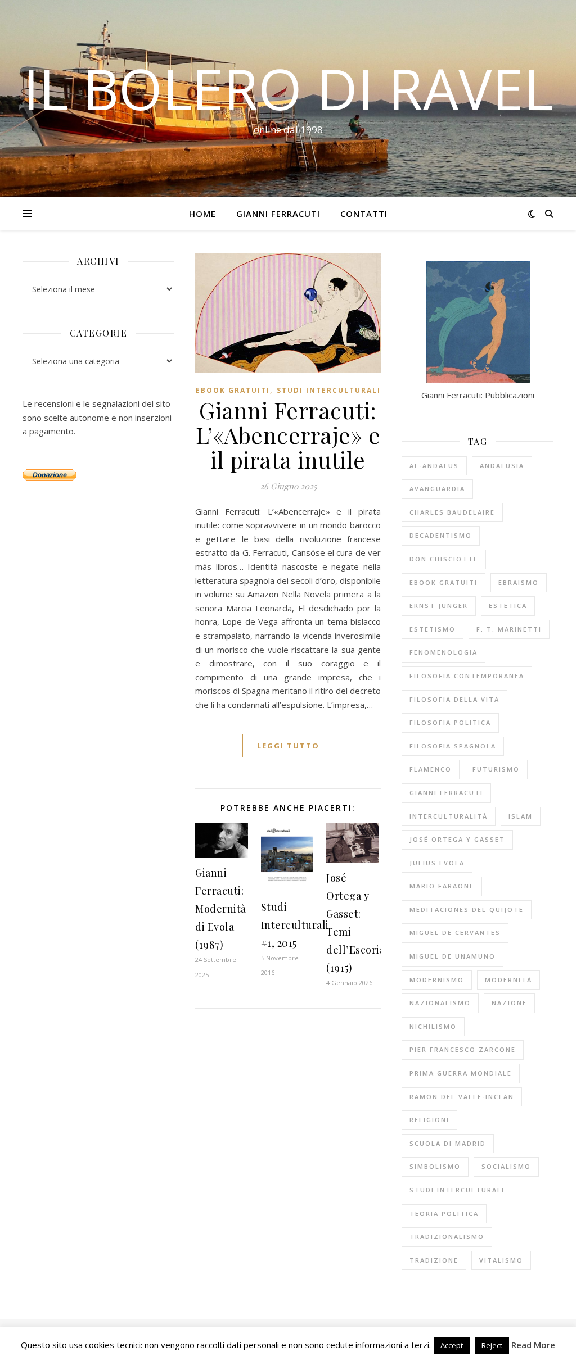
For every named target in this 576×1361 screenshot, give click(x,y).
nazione (509, 1003)
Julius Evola (437, 863)
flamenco (431, 769)
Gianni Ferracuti (278, 213)
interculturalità (449, 816)
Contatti (364, 213)
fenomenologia (444, 652)
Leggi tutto (288, 746)
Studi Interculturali (329, 390)
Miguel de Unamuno (453, 956)
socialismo (506, 1166)
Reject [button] (492, 1345)
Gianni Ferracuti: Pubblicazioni (477, 395)
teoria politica (444, 1213)
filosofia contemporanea (467, 676)
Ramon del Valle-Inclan (462, 1096)
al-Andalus (434, 465)
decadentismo (441, 535)
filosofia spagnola (453, 746)
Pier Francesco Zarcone (463, 1049)
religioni (429, 1119)
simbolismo (435, 1166)
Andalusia (502, 465)
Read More (533, 1344)
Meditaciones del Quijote (467, 909)
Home (202, 213)
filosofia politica (450, 722)
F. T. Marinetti (509, 629)
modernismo (437, 980)
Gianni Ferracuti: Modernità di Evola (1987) (220, 908)
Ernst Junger (439, 605)
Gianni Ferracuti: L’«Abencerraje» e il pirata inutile (288, 434)
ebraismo (518, 582)
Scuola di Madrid (448, 1143)
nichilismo (433, 1026)
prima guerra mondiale (461, 1073)
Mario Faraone (442, 886)
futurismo (496, 769)
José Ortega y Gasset (457, 839)
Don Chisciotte (444, 559)
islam (520, 816)
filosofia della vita (455, 699)
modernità (508, 980)
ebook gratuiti (233, 390)
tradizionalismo (447, 1236)
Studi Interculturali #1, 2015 (295, 925)
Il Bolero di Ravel (288, 88)
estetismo (433, 629)
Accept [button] (451, 1345)
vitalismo (501, 1260)
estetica (508, 605)
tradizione (434, 1260)
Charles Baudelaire (452, 512)
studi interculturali (457, 1190)
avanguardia (437, 488)
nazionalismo (440, 1003)
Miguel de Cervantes (455, 932)
